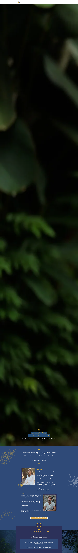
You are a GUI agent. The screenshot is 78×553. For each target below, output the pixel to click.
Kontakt (58, 1)
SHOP (54, 1)
